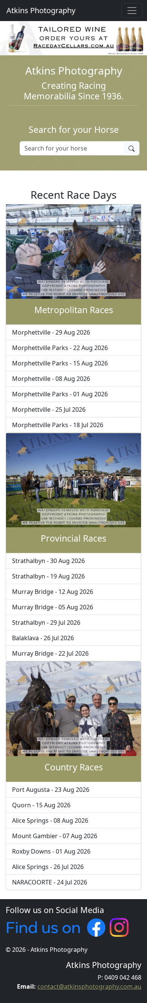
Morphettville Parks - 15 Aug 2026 (60, 363)
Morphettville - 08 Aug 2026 (51, 378)
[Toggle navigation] (131, 10)
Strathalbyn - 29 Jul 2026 (46, 622)
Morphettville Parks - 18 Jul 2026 (57, 425)
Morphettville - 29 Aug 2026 (51, 332)
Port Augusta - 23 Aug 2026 (50, 789)
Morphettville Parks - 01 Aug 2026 (60, 394)
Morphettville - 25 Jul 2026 (49, 409)
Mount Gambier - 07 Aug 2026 (54, 836)
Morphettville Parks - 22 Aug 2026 (60, 348)
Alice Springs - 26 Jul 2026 (48, 867)
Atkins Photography (40, 10)
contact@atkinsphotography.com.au (89, 986)
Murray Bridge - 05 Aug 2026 (52, 607)
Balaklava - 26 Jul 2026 (43, 638)
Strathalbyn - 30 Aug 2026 (48, 561)
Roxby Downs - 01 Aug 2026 (51, 851)
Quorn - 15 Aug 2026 (41, 805)
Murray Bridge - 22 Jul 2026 (50, 653)
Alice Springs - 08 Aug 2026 (50, 820)
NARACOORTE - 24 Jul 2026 (49, 882)
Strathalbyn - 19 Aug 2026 (48, 576)
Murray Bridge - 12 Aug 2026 (52, 591)
